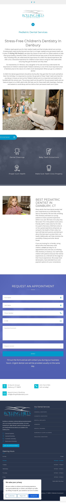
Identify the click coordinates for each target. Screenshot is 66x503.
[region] (22, 489)
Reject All (22, 496)
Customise (11, 496)
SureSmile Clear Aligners (43, 432)
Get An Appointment (11, 445)
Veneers (37, 424)
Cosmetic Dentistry (40, 416)
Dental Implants (39, 420)
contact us (44, 247)
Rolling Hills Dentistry (17, 53)
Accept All (34, 496)
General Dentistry (40, 412)
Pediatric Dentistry (41, 436)
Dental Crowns (39, 428)
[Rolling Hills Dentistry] (33, 14)
